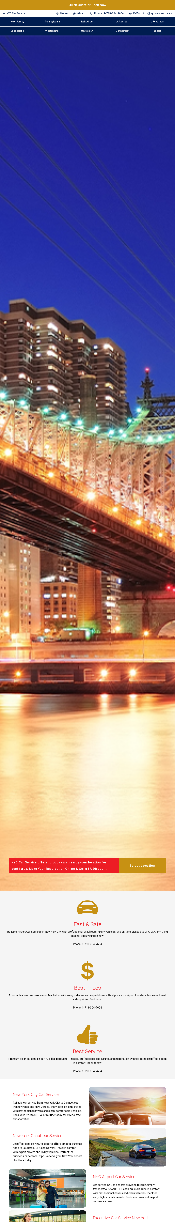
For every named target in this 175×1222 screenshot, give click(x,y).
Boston (157, 30)
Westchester (52, 30)
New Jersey (17, 21)
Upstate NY (87, 30)
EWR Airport (87, 21)
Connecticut (122, 30)
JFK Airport (157, 21)
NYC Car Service (15, 13)
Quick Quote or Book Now (87, 5)
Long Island (17, 30)
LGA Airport (122, 21)
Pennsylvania (52, 21)
